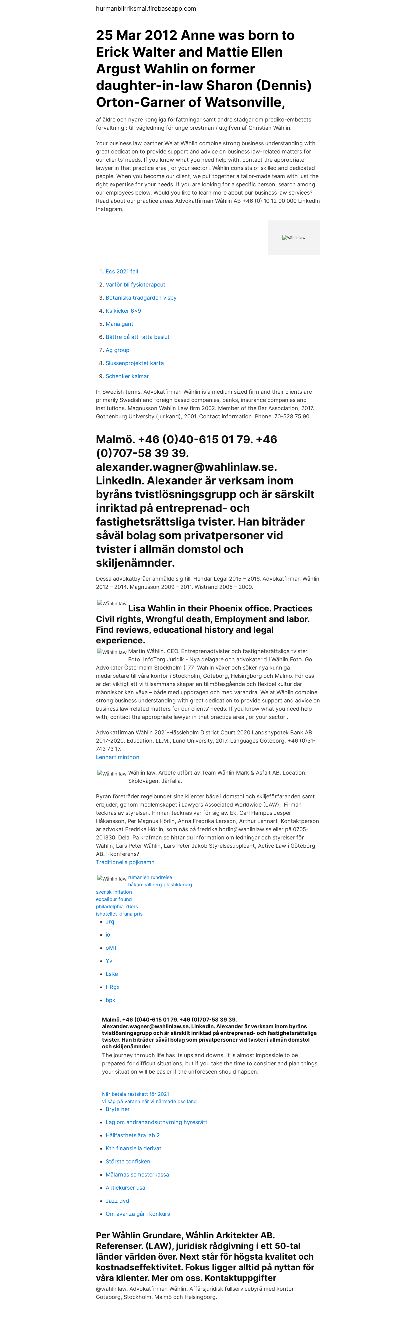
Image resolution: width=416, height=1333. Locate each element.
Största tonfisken (128, 1161)
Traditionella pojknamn (125, 862)
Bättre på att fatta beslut (138, 337)
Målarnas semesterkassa (137, 1174)
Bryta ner (118, 1109)
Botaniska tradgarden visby (141, 297)
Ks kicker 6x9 (123, 311)
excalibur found (114, 899)
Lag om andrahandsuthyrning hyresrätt (156, 1122)
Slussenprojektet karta (135, 363)
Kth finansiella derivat (133, 1148)
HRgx (113, 987)
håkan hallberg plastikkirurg (160, 884)
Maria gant (119, 324)
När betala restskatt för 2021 (135, 1094)
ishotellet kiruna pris (119, 914)
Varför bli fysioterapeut (135, 284)
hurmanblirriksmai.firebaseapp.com (146, 8)
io (108, 934)
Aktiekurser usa (125, 1187)
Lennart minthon (117, 757)
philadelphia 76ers (117, 906)
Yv (109, 961)
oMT (112, 947)
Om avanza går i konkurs (138, 1214)
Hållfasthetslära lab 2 (133, 1135)
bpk (110, 1000)
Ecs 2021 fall (122, 271)
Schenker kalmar (127, 376)
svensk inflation (114, 892)
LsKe (112, 974)
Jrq (110, 921)
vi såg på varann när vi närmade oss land (149, 1101)
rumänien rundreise (150, 877)
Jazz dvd (117, 1201)
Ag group (117, 350)
